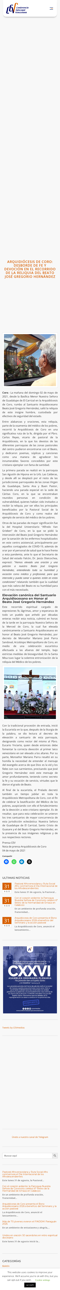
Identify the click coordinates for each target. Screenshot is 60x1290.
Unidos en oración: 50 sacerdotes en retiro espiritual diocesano (29, 1236)
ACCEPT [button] (30, 1285)
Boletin (6, 1266)
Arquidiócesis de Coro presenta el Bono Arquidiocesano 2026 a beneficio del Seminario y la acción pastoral (36, 920)
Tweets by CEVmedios (13, 1027)
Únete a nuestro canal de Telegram (30, 1137)
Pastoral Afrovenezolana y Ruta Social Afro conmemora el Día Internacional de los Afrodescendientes (36, 886)
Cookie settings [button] (42, 1280)
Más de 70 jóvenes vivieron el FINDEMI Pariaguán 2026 (29, 1222)
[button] (51, 8)
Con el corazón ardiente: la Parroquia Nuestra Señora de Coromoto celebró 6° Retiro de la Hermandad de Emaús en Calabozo (36, 901)
